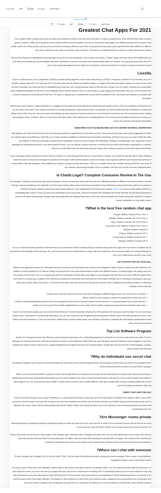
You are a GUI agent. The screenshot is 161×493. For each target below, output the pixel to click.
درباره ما (41, 9)
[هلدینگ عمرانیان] (80, 19)
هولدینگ (30, 9)
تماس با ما (10, 9)
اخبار (21, 9)
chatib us (116, 189)
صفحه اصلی (54, 9)
